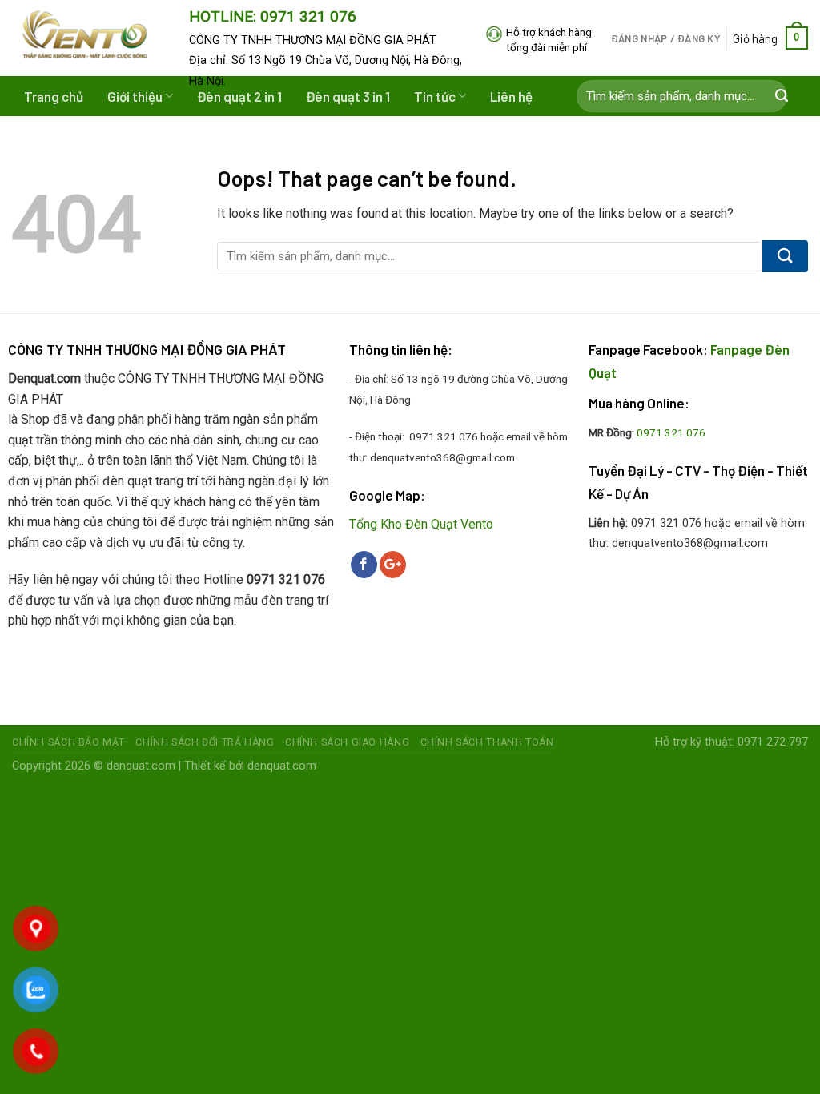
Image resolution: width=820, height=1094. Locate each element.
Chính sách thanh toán (487, 742)
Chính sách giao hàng (347, 742)
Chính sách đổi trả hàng (204, 742)
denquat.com (141, 766)
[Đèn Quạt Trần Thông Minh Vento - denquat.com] (88, 38)
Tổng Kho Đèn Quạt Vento (421, 524)
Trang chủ (53, 96)
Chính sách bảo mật (68, 742)
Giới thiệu (135, 96)
